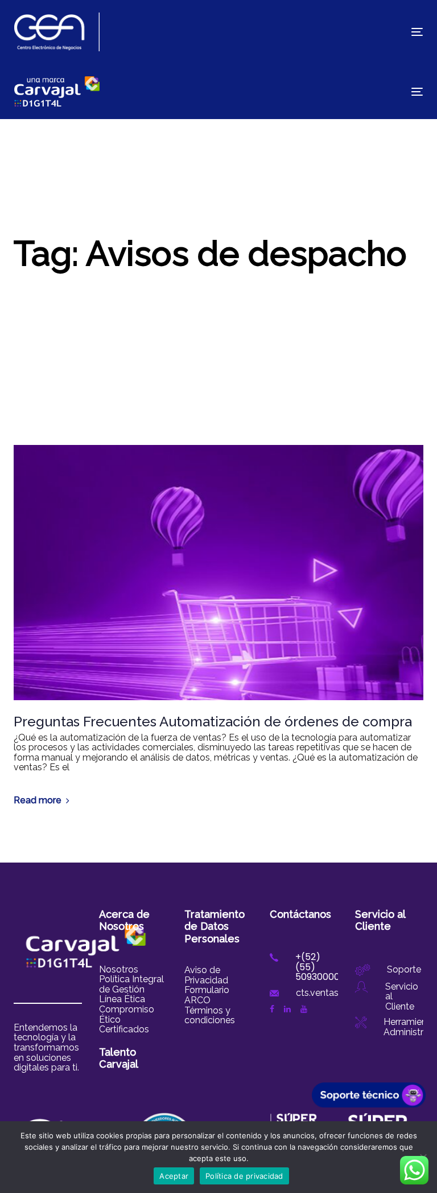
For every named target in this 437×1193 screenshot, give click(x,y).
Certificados (124, 1029)
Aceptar (173, 1175)
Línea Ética (122, 999)
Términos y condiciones (209, 1015)
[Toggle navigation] (355, 31)
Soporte (404, 969)
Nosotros (118, 969)
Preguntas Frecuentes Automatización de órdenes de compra (213, 722)
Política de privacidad (244, 1175)
